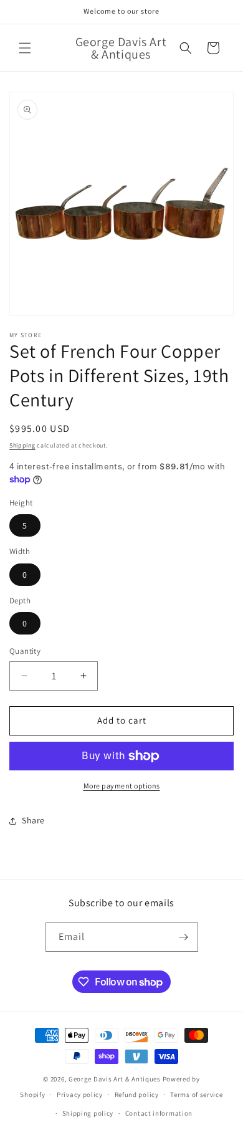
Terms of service (196, 1094)
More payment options (121, 785)
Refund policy (137, 1094)
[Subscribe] (184, 937)
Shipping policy (88, 1113)
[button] (25, 48)
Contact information (159, 1113)
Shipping (22, 445)
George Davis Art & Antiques (115, 1079)
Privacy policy (80, 1094)
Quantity (24, 651)
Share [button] (33, 820)
